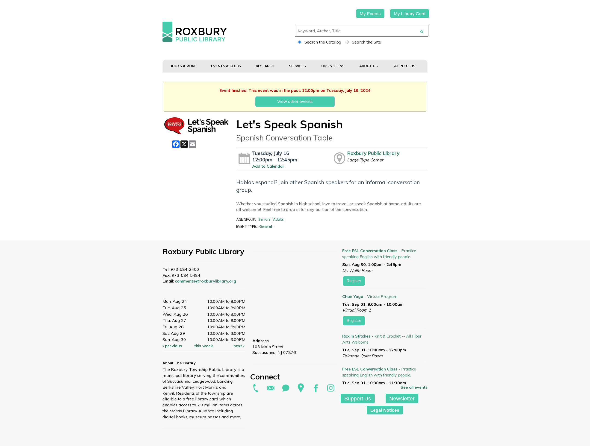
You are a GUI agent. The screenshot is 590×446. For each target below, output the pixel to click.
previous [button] (173, 345)
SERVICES (298, 66)
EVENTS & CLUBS (226, 66)
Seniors (264, 219)
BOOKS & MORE (183, 66)
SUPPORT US (404, 66)
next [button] (238, 345)
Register (354, 281)
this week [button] (203, 345)
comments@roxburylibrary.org (205, 281)
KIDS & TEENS (333, 66)
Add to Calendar (268, 166)
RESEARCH (265, 66)
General (265, 226)
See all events (414, 387)
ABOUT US (369, 66)
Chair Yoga (369, 296)
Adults (278, 219)
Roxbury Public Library (373, 153)
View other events (295, 101)
